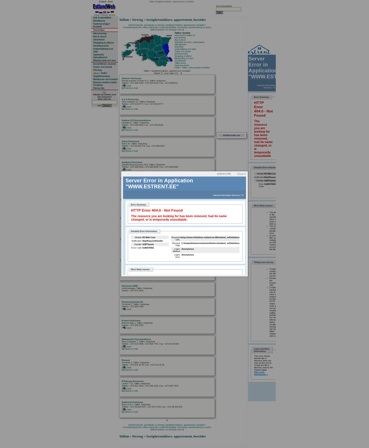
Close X (241, 174)
